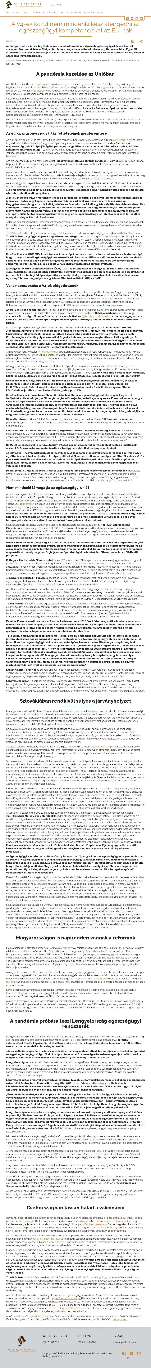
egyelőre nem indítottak (48, 1238)
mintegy (67, 948)
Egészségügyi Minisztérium (96, 316)
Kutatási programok (53, 13)
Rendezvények (74, 13)
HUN (53, 5)
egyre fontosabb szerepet (66, 1298)
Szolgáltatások (32, 13)
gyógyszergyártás (122, 140)
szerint (65, 268)
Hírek (19, 13)
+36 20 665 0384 (51, 1342)
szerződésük (100, 978)
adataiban (48, 957)
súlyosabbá (76, 711)
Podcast (100, 13)
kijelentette (121, 313)
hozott (31, 972)
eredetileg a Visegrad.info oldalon (31, 1316)
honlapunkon (120, 1319)
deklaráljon (28, 503)
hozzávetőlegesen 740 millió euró (67, 1308)
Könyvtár (89, 13)
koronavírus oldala (48, 351)
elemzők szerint (57, 1242)
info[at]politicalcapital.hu (127, 1342)
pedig (126, 964)
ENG (59, 5)
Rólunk (10, 13)
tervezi (10, 981)
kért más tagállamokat (118, 1221)
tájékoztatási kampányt (104, 746)
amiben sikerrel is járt (97, 1224)
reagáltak (40, 84)
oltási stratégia (26, 1221)
